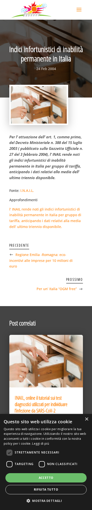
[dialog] (46, 462)
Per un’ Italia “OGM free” (57, 288)
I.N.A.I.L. (27, 190)
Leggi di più (40, 443)
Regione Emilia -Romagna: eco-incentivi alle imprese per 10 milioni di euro (41, 260)
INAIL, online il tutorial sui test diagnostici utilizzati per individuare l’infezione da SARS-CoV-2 (41, 404)
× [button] (86, 419)
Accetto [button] (46, 478)
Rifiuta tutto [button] (46, 489)
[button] (46, 500)
